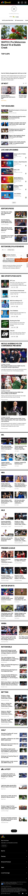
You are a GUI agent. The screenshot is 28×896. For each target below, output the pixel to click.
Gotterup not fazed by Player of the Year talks (9, 756)
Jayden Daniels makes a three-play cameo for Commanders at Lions (7, 464)
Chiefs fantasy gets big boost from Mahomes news (9, 670)
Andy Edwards (12, 119)
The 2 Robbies (17, 193)
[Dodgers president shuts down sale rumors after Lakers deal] (4, 124)
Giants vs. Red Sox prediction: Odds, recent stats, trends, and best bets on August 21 (6, 713)
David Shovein (4, 662)
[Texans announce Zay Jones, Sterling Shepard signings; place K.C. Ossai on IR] (21, 441)
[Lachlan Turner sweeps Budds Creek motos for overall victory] (7, 591)
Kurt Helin (11, 138)
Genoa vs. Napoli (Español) (20, 161)
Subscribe (4, 845)
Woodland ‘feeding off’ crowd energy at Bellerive (9, 734)
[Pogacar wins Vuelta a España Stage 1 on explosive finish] (4, 143)
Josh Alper (17, 451)
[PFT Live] (5, 284)
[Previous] (23, 83)
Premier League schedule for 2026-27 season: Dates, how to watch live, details (7, 577)
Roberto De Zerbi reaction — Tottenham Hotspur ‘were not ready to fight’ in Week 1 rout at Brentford (6, 561)
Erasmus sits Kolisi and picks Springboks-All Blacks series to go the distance (9, 819)
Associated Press (12, 125)
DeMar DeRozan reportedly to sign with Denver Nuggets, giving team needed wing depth (7, 485)
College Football (5, 364)
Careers (7, 882)
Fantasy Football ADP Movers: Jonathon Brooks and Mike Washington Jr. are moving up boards (9, 676)
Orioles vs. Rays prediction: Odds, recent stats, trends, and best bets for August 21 (20, 523)
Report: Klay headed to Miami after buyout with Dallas (17, 136)
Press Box (3, 883)
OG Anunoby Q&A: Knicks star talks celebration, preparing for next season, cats (20, 502)
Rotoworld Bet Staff (19, 526)
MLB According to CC (16, 300)
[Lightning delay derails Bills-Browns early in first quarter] (23, 787)
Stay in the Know (5, 840)
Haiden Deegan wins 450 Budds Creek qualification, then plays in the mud (20, 615)
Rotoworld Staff (4, 655)
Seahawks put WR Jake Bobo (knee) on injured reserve (9, 796)
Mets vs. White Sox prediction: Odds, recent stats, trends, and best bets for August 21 (20, 539)
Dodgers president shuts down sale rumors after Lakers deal (17, 123)
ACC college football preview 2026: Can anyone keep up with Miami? (12, 393)
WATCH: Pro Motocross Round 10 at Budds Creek (13, 45)
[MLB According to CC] (5, 304)
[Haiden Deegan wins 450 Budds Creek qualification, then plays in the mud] (21, 608)
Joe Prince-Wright (4, 224)
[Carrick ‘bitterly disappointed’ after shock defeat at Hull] (21, 222)
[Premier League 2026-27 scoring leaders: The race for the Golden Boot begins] (21, 570)
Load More (14, 830)
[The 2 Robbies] (7, 195)
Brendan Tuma (4, 686)
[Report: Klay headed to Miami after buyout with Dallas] (4, 137)
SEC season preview (19, 20)
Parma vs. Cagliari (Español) (18, 186)
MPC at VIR (16, 169)
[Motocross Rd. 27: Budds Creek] (7, 156)
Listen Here (13, 327)
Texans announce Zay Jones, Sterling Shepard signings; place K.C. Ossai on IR (21, 448)
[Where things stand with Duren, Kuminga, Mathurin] (21, 230)
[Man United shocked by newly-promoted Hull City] (4, 118)
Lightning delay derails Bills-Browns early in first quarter (9, 786)
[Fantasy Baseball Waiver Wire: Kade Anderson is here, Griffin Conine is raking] (7, 516)
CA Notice (13, 884)
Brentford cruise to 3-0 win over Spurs (18, 110)
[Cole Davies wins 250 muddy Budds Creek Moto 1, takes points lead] (7, 608)
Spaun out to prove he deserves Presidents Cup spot (9, 744)
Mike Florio (11, 131)
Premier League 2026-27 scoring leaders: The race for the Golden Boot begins (20, 577)
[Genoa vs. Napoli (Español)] (7, 164)
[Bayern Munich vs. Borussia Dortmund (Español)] (7, 179)
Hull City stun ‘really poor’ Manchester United (6, 213)
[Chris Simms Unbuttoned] (5, 294)
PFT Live (12, 280)
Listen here (13, 287)
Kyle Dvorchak (4, 679)
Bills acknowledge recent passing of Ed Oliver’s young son (7, 448)
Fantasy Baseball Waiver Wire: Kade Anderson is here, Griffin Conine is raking (6, 523)
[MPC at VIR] (7, 171)
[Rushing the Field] (5, 324)
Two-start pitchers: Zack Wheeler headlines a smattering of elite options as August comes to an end (9, 659)
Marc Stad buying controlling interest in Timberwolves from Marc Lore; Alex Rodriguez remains (21, 485)
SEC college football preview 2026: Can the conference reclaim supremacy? (13, 366)
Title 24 (12, 330)
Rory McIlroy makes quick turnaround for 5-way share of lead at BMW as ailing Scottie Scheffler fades (9, 750)
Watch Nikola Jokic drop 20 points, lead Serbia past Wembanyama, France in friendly (7, 502)
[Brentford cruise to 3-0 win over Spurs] (4, 111)
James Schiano (4, 526)
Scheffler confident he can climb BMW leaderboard (10, 739)
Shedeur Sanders (11, 255)
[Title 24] (5, 334)
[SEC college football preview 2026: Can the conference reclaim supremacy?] (14, 355)
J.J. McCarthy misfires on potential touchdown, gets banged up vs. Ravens (8, 775)
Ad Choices (8, 883)
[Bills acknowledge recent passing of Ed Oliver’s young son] (7, 441)
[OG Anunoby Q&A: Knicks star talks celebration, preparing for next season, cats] (21, 495)
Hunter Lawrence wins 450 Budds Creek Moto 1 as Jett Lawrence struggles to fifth (20, 598)
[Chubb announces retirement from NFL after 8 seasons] (4, 130)
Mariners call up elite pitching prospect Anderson (7, 539)
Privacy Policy (13, 883)
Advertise (3, 882)
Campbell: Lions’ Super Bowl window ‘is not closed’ (7, 237)
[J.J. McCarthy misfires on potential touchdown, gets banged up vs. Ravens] (23, 775)
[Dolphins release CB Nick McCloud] (21, 457)
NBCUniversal (8, 886)
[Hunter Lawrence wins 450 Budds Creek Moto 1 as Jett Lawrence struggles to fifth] (21, 591)
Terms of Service (19, 884)
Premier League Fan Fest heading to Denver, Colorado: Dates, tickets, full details (9, 807)
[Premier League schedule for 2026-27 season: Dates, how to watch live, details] (7, 570)
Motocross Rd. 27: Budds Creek (20, 154)
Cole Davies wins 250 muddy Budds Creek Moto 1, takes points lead (7, 615)
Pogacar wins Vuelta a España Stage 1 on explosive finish (17, 142)
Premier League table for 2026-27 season (20, 560)
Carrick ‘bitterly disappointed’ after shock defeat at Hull (6, 221)
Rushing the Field (15, 320)
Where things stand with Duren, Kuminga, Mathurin (7, 229)
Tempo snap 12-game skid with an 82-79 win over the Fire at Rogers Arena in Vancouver (8, 638)
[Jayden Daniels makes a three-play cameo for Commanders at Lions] (7, 457)
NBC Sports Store (22, 882)
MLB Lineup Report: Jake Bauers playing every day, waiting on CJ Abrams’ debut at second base (10, 683)
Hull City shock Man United (7, 20)
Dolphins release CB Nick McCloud (20, 463)
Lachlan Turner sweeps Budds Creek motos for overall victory (7, 598)
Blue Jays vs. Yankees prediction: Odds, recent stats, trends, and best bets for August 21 (7, 721)
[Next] (26, 83)
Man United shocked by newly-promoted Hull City (17, 117)
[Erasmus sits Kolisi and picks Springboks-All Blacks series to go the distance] (23, 819)
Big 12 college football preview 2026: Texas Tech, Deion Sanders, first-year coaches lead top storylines (13, 420)
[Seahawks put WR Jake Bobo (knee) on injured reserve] (23, 797)
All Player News (11, 249)
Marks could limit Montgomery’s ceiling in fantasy (10, 665)
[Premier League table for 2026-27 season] (21, 554)
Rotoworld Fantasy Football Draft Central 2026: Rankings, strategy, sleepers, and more (9, 652)
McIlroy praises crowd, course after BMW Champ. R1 (9, 762)
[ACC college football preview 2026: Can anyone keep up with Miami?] (14, 382)
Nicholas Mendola (12, 112)
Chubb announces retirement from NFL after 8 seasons (17, 129)
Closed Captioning (12, 882)
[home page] (6, 2)
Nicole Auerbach (4, 373)
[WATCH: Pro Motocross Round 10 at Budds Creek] (14, 32)
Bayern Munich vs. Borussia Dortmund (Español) (18, 178)
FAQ (18, 882)
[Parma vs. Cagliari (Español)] (7, 187)
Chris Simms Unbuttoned (17, 290)
